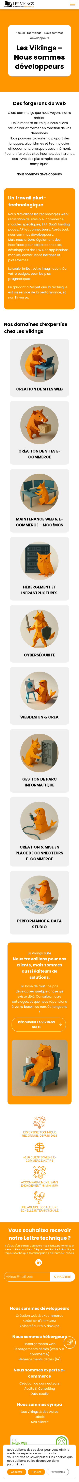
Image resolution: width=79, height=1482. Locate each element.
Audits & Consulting (39, 1388)
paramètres (15, 1464)
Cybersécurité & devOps (39, 1326)
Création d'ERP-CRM (39, 1320)
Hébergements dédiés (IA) (39, 1359)
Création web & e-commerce (39, 1315)
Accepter (16, 1472)
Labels (39, 1416)
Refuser (36, 1472)
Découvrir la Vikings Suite (36, 1024)
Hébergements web (39, 1344)
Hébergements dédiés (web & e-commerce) (39, 1351)
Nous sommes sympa (39, 1404)
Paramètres (58, 1472)
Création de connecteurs (39, 1383)
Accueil (20, 33)
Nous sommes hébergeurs (39, 1336)
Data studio (39, 1393)
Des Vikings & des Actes (39, 1411)
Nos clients (39, 1422)
